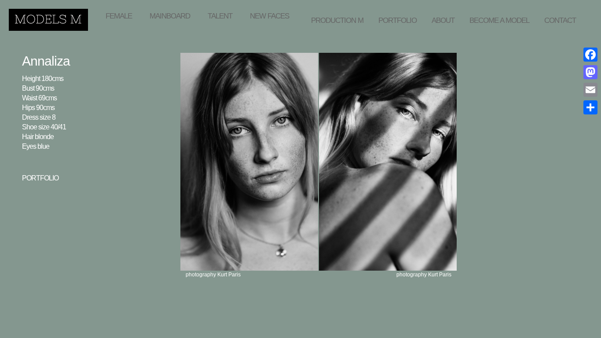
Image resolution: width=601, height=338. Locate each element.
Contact (560, 20)
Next (452, 44)
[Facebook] (590, 54)
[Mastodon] (590, 72)
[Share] (590, 107)
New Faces (269, 16)
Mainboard (170, 16)
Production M (337, 20)
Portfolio (397, 20)
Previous (442, 44)
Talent (220, 16)
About (443, 20)
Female (119, 16)
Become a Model (499, 20)
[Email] (590, 90)
